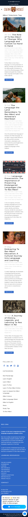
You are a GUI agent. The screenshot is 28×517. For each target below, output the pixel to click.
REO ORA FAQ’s (5, 471)
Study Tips (11, 57)
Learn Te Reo (8, 50)
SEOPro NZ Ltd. (18, 515)
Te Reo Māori (18, 57)
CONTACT (4, 473)
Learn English (7, 379)
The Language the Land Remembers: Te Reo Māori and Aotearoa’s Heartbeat (13, 112)
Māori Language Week (15, 195)
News (6, 57)
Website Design (9, 515)
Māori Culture (14, 54)
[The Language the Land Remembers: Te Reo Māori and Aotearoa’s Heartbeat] (14, 95)
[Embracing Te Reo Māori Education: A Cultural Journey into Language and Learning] (14, 237)
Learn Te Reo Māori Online (12, 193)
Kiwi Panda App (8, 376)
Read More (9, 79)
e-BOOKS (3, 466)
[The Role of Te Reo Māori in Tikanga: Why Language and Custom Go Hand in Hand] (14, 24)
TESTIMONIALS (5, 469)
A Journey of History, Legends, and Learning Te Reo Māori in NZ (13, 320)
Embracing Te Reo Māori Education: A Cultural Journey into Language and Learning (13, 254)
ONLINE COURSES (6, 462)
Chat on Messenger (15, 506)
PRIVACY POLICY (5, 478)
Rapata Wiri (8, 59)
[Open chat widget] (24, 513)
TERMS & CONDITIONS (7, 475)
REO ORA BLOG (5, 467)
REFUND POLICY (5, 476)
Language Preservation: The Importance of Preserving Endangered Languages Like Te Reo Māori (14, 183)
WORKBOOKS (5, 464)
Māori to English (18, 56)
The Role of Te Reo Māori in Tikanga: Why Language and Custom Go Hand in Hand (14, 40)
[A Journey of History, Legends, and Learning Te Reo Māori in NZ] (14, 306)
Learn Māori (18, 48)
